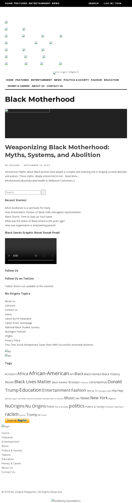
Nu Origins (12, 165)
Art (72, 374)
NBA (77, 398)
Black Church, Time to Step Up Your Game (28, 216)
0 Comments (65, 180)
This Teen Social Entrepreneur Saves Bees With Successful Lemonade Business (49, 344)
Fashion (38, 10)
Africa (22, 373)
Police (50, 406)
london (60, 398)
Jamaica (9, 398)
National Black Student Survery (22, 327)
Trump (31, 414)
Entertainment (40, 3)
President (109, 407)
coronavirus (98, 382)
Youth (44, 415)
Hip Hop (117, 391)
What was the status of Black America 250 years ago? (35, 221)
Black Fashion (92, 374)
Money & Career (16, 17)
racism (12, 414)
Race (121, 407)
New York (99, 398)
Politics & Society (18, 10)
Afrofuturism (12, 180)
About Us (35, 17)
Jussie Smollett (35, 398)
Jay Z (15, 398)
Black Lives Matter (32, 381)
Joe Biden (22, 398)
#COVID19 (11, 374)
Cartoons (10, 305)
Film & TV (92, 390)
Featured (21, 3)
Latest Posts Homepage (18, 323)
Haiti (109, 391)
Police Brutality (61, 407)
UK (39, 415)
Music (69, 398)
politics (77, 406)
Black (78, 373)
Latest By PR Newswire (18, 318)
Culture (23, 180)
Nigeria (112, 398)
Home (9, 3)
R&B (116, 407)
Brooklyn (74, 382)
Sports (22, 415)
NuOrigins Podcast (15, 331)
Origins (9, 336)
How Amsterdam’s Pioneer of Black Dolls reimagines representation (43, 212)
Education (52, 10)
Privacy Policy (12, 340)
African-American (49, 373)
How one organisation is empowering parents (30, 225)
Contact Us (51, 17)
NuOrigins (15, 406)
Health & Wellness (48, 180)
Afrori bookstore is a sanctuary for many (27, 207)
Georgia (102, 391)
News (55, 3)
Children (84, 382)
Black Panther (60, 382)
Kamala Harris (49, 398)
